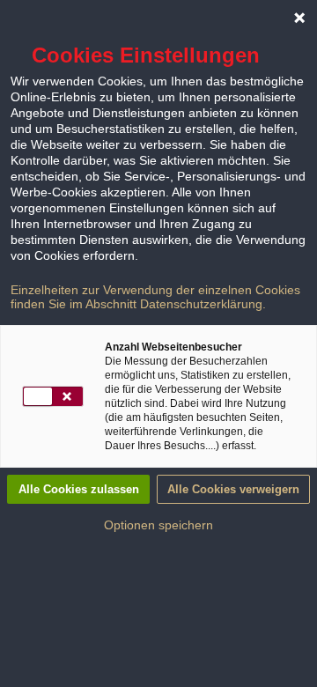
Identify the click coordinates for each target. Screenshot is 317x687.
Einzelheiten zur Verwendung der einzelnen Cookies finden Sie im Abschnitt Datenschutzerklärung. (155, 297)
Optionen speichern (158, 525)
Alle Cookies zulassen (78, 489)
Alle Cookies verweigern (233, 489)
